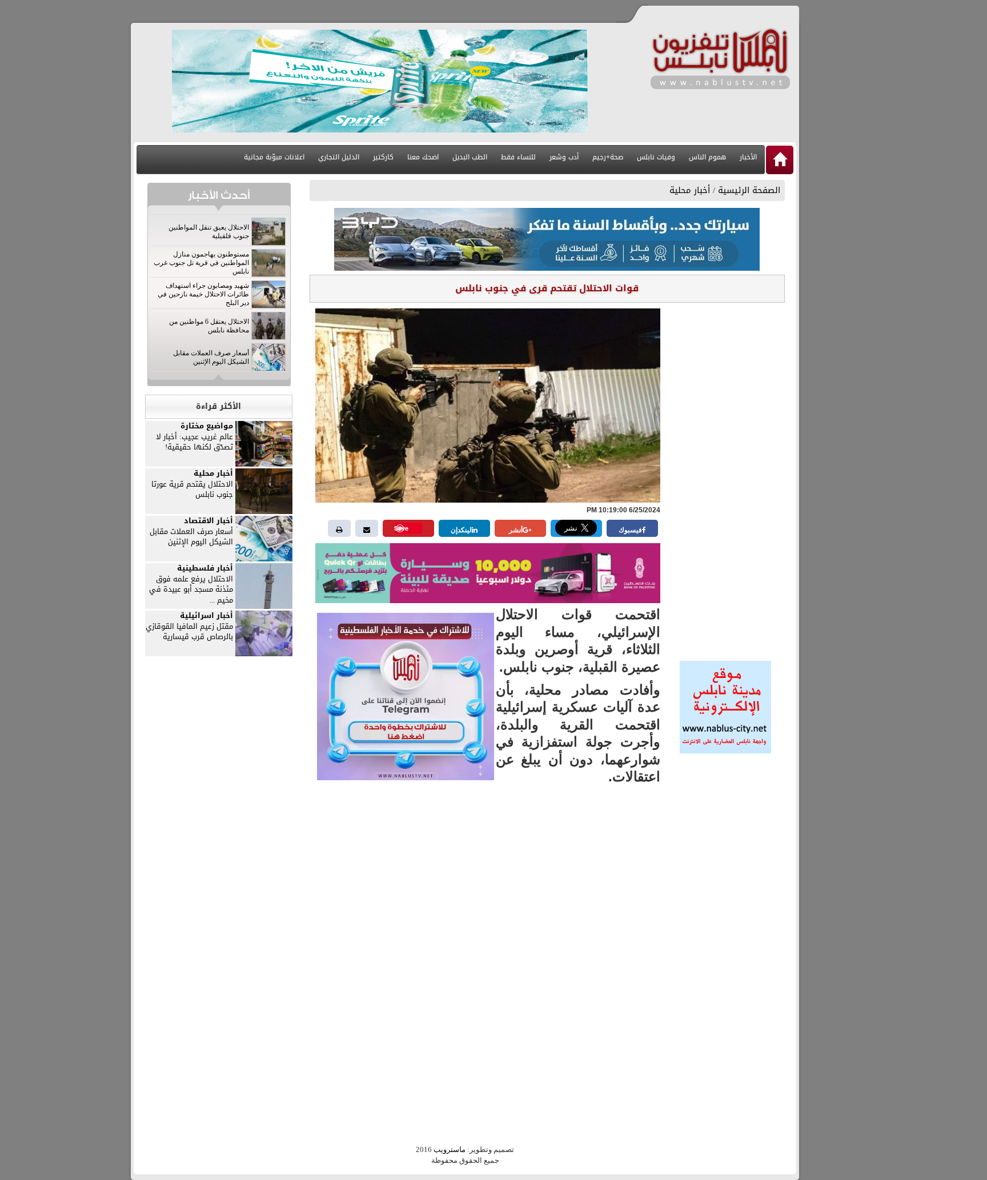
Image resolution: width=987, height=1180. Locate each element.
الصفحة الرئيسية (749, 190)
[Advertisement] (725, 478)
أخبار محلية (689, 190)
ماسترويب (450, 1149)
